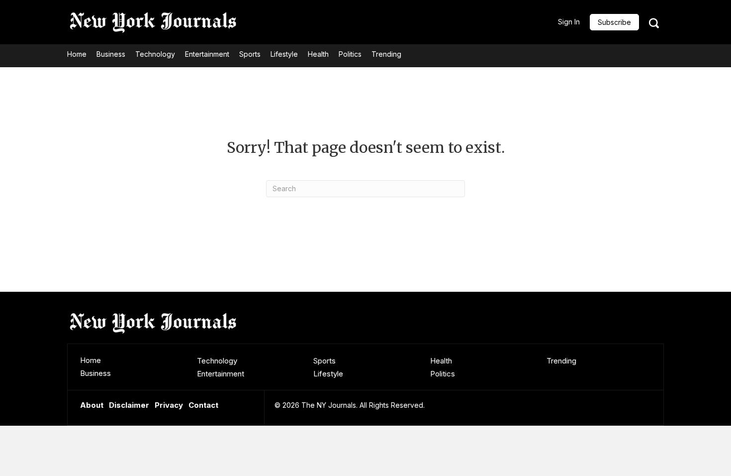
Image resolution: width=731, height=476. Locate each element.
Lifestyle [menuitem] (328, 373)
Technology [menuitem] (217, 360)
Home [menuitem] (90, 360)
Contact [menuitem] (203, 405)
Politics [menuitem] (442, 373)
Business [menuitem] (95, 373)
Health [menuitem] (441, 360)
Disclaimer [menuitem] (129, 405)
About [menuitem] (91, 405)
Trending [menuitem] (561, 360)
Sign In (569, 21)
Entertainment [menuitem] (220, 373)
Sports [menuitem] (324, 360)
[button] (614, 22)
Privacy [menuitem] (169, 405)
